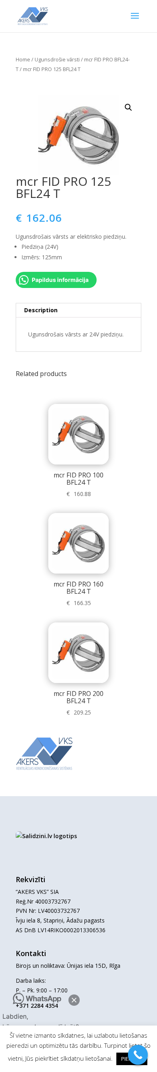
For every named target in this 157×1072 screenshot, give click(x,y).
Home (23, 59)
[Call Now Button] (138, 1055)
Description (41, 310)
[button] (74, 1000)
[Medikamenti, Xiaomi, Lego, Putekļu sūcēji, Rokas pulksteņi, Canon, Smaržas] (46, 836)
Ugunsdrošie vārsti (57, 59)
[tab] (78, 310)
